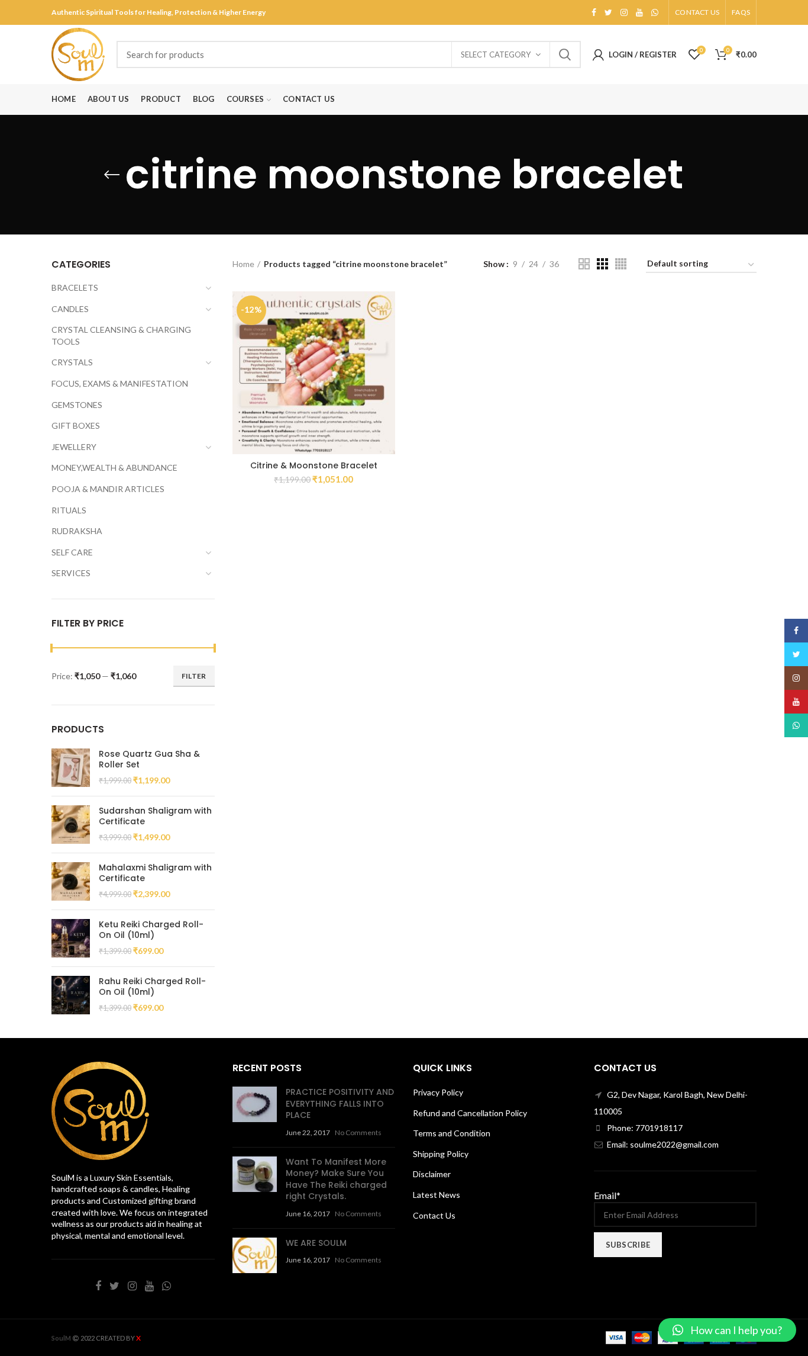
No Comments (358, 1132)
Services (71, 573)
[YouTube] (639, 12)
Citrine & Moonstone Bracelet (313, 465)
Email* (607, 1195)
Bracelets (74, 287)
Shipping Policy (440, 1154)
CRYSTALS (72, 362)
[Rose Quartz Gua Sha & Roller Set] (70, 767)
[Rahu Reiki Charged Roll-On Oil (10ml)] (70, 995)
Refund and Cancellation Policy (470, 1113)
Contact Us (434, 1215)
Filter (194, 675)
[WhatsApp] (654, 12)
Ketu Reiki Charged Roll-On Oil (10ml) (151, 929)
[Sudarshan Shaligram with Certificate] (70, 824)
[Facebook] (593, 12)
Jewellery (73, 447)
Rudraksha (76, 531)
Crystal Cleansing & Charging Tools (121, 335)
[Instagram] (624, 12)
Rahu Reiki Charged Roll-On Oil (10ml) (152, 986)
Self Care (72, 552)
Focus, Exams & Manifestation (119, 383)
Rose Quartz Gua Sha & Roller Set (149, 759)
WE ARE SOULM (316, 1243)
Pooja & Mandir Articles (107, 489)
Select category (496, 54)
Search (565, 54)
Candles (70, 309)
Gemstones (76, 405)
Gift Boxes (75, 425)
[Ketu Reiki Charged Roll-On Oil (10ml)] (70, 938)
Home (243, 264)
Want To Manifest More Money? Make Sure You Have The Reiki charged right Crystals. (336, 1179)
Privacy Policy (438, 1092)
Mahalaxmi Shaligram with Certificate (155, 872)
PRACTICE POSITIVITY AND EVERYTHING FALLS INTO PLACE (340, 1103)
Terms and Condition (451, 1133)
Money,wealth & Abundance (114, 467)
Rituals (68, 510)
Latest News (436, 1195)
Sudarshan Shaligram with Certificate (155, 816)
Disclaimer (432, 1174)
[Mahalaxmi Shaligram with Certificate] (70, 881)
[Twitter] (608, 12)
